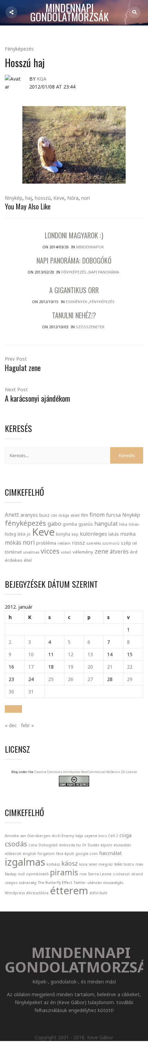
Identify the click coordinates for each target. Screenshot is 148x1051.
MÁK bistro (124, 864)
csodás (16, 843)
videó (66, 552)
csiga (125, 835)
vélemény (83, 552)
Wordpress (15, 892)
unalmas (31, 552)
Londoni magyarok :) (74, 235)
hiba (123, 524)
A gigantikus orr (74, 290)
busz (44, 515)
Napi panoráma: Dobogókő (74, 260)
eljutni (106, 845)
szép (126, 543)
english (29, 853)
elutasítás (122, 845)
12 (70, 654)
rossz (78, 542)
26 (70, 679)
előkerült (13, 853)
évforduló (98, 892)
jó (29, 534)
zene (101, 551)
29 (130, 679)
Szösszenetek (90, 326)
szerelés (93, 543)
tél (135, 543)
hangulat (106, 523)
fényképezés (25, 523)
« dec (11, 725)
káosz (70, 863)
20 (90, 666)
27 (90, 679)
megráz (105, 864)
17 (31, 666)
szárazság (27, 882)
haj (28, 198)
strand (137, 874)
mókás (13, 542)
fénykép (13, 198)
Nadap (11, 874)
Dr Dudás (90, 845)
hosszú (43, 198)
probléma (46, 543)
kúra (83, 864)
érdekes (13, 560)
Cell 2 (113, 835)
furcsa (113, 514)
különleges (93, 533)
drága (64, 515)
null (21, 874)
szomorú (110, 543)
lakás (113, 534)
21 (110, 666)
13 (90, 654)
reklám (64, 543)
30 (11, 691)
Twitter (80, 882)
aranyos (29, 515)
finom (97, 514)
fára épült (65, 853)
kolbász (53, 864)
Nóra (72, 198)
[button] (13, 709)
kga (41, 78)
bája (79, 835)
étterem (69, 890)
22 (130, 666)
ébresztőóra (37, 892)
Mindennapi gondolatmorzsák (69, 12)
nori (85, 198)
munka (128, 533)
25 (51, 679)
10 (31, 654)
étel (28, 560)
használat (110, 852)
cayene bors (95, 835)
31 (31, 691)
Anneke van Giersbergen (28, 835)
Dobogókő (48, 845)
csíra (33, 845)
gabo (54, 523)
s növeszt (121, 874)
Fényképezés (19, 48)
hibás (134, 524)
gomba (70, 524)
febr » (27, 725)
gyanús (85, 524)
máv (139, 864)
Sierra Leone (100, 874)
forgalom (46, 853)
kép (75, 534)
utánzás (94, 882)
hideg (10, 534)
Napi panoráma (103, 272)
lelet (93, 864)
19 (70, 666)
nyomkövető (37, 874)
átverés (119, 551)
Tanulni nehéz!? (74, 315)
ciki (54, 515)
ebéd (75, 515)
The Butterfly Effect (55, 882)
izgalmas (25, 861)
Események (76, 301)
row (83, 874)
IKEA (21, 534)
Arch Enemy (63, 835)
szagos (11, 882)
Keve (58, 198)
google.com (86, 853)
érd (133, 552)
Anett (12, 514)
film (84, 515)
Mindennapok (90, 246)
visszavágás (113, 882)
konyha (63, 534)
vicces (50, 551)
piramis (64, 872)
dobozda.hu (70, 845)
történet (13, 552)
